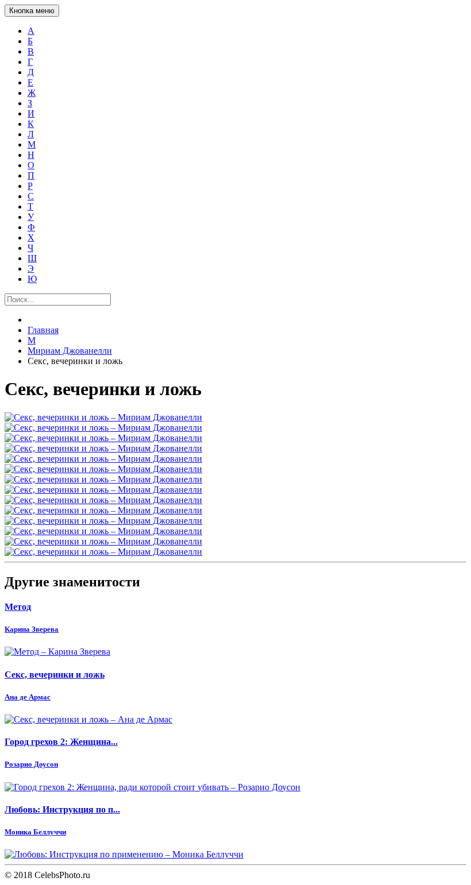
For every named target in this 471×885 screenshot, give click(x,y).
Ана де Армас (28, 697)
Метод (18, 607)
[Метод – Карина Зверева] (235, 652)
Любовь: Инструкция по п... (62, 809)
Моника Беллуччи (35, 832)
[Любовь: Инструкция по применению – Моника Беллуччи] (235, 854)
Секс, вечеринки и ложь (55, 674)
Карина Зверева (32, 629)
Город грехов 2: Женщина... (61, 742)
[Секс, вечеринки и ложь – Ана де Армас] (235, 719)
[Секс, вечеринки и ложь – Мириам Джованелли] (235, 417)
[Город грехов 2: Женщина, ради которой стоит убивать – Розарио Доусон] (235, 787)
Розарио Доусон (31, 764)
